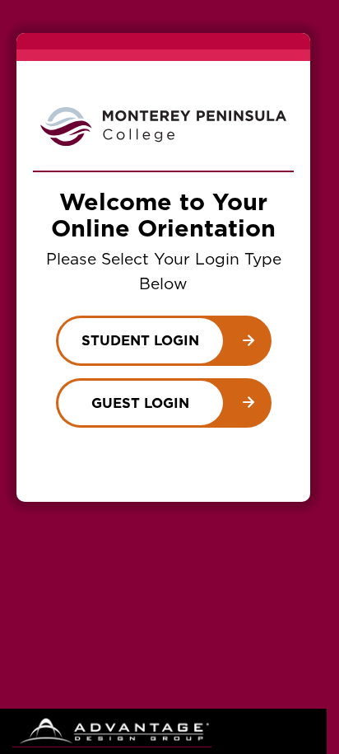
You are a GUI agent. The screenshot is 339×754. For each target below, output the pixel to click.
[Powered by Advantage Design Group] (111, 731)
